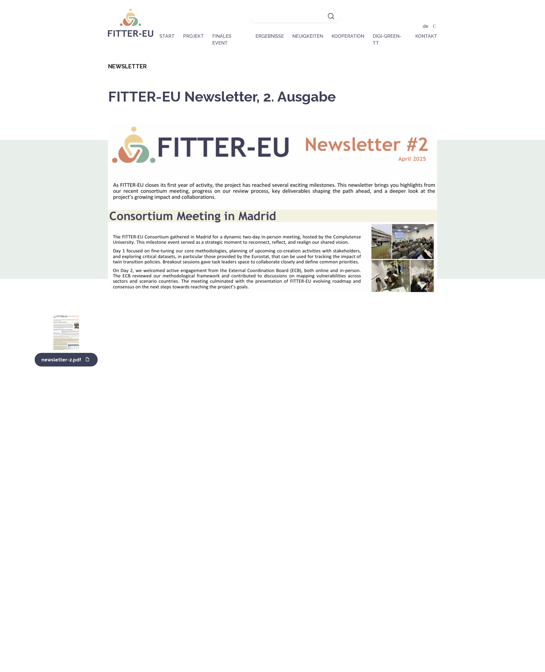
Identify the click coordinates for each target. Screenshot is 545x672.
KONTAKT (426, 36)
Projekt (193, 36)
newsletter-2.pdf (61, 360)
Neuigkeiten (307, 36)
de (425, 26)
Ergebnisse (269, 36)
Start (167, 36)
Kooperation (348, 36)
